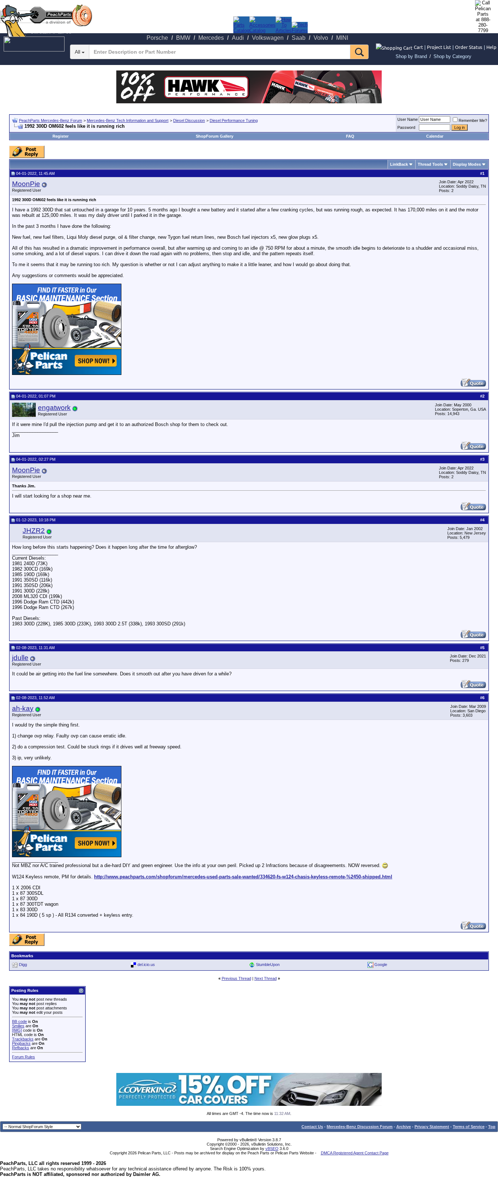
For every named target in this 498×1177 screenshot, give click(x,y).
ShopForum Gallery (214, 136)
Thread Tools (430, 164)
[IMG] (17, 1030)
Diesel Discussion (189, 120)
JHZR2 (34, 530)
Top (491, 1126)
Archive (403, 1126)
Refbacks (20, 1048)
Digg (23, 964)
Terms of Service (469, 1126)
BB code (19, 1021)
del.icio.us (146, 964)
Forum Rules (23, 1057)
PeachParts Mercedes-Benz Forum (50, 120)
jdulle (20, 658)
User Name (407, 119)
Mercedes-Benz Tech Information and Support (127, 120)
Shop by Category (452, 56)
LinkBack (399, 164)
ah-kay (23, 708)
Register (60, 136)
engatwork (54, 407)
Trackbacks (23, 1039)
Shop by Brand (411, 56)
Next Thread (265, 978)
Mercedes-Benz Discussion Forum (360, 1126)
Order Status (468, 47)
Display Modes (467, 164)
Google (380, 964)
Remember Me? (473, 120)
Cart (418, 47)
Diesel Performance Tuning (234, 120)
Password (406, 127)
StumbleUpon (268, 964)
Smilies (18, 1026)
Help (491, 47)
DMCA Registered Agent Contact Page (355, 1153)
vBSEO (272, 1148)
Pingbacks (21, 1043)
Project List (439, 47)
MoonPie (26, 184)
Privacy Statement (432, 1126)
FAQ (350, 136)
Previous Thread (236, 978)
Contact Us (312, 1126)
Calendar (434, 136)
